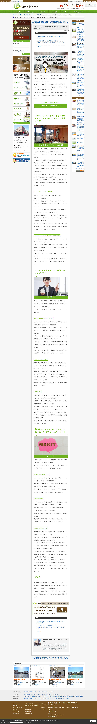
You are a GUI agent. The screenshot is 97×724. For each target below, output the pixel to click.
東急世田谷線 (61, 696)
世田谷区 (39, 682)
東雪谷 (39, 694)
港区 (46, 691)
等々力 (54, 694)
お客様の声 (43, 709)
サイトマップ (66, 11)
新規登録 (14, 1)
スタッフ (42, 11)
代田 (32, 694)
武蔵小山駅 (55, 684)
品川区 (42, 691)
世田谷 (47, 694)
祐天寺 (48, 698)
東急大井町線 (41, 696)
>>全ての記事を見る (79, 168)
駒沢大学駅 (37, 684)
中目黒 (31, 698)
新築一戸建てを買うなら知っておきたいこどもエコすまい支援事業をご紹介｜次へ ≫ (51, 22)
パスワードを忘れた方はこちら (19, 51)
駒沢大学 (52, 698)
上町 (56, 698)
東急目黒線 (54, 696)
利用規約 (15, 709)
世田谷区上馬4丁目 (35, 665)
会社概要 (54, 11)
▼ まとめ (39, 46)
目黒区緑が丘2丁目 (17, 665)
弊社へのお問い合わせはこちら (51, 105)
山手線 (66, 696)
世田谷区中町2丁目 (71, 665)
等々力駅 (73, 684)
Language (30, 11)
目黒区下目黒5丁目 (53, 665)
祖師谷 (28, 694)
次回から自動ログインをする (21, 50)
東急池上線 (76, 696)
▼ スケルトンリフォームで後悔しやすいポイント (48, 40)
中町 (78, 682)
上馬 (42, 682)
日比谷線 (71, 696)
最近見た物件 (72, 1)
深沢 (25, 694)
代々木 (35, 694)
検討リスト (79, 1)
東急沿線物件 (28, 711)
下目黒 (60, 682)
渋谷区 (34, 691)
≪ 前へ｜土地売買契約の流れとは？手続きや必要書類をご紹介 (48, 21)
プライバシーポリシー (18, 707)
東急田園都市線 (48, 696)
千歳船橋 (67, 698)
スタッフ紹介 (44, 705)
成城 (58, 694)
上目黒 (43, 694)
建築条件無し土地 (29, 713)
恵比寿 (50, 694)
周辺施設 (43, 707)
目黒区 (21, 682)
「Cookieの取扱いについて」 (16, 722)
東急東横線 (34, 696)
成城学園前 (26, 698)
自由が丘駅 (19, 684)
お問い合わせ (78, 11)
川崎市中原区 (50, 691)
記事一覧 (65, 21)
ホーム (18, 11)
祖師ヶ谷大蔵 (61, 698)
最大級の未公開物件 (29, 703)
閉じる (92, 721)
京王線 (81, 696)
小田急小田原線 (27, 696)
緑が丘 (24, 682)
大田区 (38, 691)
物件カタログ (16, 713)
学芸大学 (36, 698)
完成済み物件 (28, 709)
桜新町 (40, 698)
